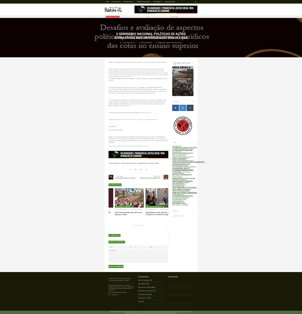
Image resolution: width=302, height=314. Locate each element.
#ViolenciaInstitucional (180, 198)
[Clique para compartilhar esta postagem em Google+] (141, 169)
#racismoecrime (178, 186)
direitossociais (177, 205)
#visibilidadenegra (178, 201)
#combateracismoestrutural (184, 147)
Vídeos (140, 301)
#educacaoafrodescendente (129, 163)
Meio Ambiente (142, 283)
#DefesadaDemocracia (182, 153)
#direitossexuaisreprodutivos (182, 160)
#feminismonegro (183, 170)
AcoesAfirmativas (178, 202)
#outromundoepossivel (179, 185)
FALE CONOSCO (109, 5)
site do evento (147, 112)
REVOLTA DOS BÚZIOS (170, 1)
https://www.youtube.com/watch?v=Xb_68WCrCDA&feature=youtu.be (129, 146)
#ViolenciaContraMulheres (180, 197)
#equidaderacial (142, 163)
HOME (107, 1)
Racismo (185, 205)
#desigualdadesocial (179, 155)
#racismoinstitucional (184, 188)
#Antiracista (176, 146)
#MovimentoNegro (182, 181)
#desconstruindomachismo (179, 154)
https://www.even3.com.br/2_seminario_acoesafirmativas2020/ (139, 119)
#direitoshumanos (180, 158)
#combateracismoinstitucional (183, 149)
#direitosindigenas (179, 159)
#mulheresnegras (178, 184)
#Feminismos (177, 172)
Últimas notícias (143, 298)
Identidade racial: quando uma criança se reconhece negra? (149, 213)
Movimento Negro (177, 42)
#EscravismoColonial (180, 165)
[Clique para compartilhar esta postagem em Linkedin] (146, 169)
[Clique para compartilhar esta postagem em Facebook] (130, 169)
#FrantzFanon (186, 172)
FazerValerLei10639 (153, 163)
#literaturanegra (177, 177)
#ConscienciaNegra (114, 163)
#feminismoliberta (181, 168)
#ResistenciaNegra (184, 193)
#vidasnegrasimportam (182, 196)
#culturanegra (176, 151)
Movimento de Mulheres (145, 290)
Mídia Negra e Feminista (113, 16)
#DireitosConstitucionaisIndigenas (183, 157)
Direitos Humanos (143, 280)
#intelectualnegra (177, 176)
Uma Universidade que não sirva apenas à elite (119, 213)
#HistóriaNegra (178, 173)
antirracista (179, 203)
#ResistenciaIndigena (181, 191)
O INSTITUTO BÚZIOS (116, 1)
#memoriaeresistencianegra (183, 178)
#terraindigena (178, 194)
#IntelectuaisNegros (182, 175)
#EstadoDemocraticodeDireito (184, 167)
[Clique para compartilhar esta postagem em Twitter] (135, 169)
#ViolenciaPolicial (179, 199)
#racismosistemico (181, 190)
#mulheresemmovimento (180, 182)
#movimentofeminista (179, 179)
